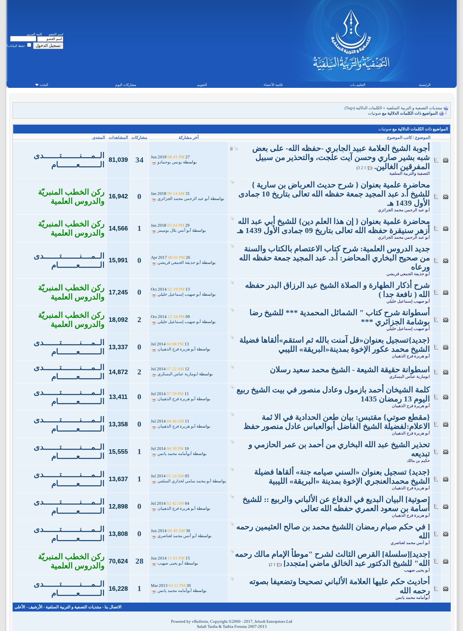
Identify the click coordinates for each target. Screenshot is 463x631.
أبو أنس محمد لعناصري (410, 542)
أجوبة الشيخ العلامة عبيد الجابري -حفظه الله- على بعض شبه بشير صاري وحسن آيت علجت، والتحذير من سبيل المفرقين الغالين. (341, 157)
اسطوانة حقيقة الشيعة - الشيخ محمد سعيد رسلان (350, 369)
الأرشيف (35, 607)
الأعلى (19, 607)
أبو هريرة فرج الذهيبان (411, 356)
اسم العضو (56, 34)
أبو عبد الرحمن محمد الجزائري (404, 209)
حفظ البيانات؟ (16, 46)
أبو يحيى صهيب (417, 570)
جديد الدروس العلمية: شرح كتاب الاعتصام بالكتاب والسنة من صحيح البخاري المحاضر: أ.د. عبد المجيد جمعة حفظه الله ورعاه (334, 257)
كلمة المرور (34, 34)
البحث (44, 85)
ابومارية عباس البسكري (409, 376)
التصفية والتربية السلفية (409, 173)
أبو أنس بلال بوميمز (174, 230)
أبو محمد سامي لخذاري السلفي (184, 481)
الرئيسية (425, 85)
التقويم (202, 85)
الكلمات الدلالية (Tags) (363, 107)
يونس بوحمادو (169, 162)
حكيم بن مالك (418, 460)
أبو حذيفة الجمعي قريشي (408, 273)
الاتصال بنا (113, 607)
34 (139, 160)
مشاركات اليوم (125, 85)
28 (139, 561)
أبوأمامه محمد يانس (174, 454)
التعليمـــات (357, 85)
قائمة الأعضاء (273, 85)
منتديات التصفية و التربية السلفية (414, 107)
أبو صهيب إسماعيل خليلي (408, 301)
